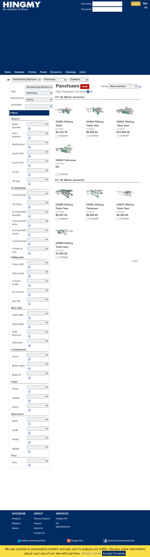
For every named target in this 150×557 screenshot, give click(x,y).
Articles (32, 72)
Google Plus (77, 540)
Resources (56, 72)
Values (15, 528)
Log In (136, 3)
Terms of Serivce (42, 518)
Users (83, 72)
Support (38, 523)
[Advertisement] (75, 40)
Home (8, 72)
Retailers (16, 523)
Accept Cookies (114, 553)
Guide (85, 86)
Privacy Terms (91, 553)
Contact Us (39, 533)
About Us (38, 528)
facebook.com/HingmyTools (121, 540)
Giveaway (71, 72)
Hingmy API (61, 518)
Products (16, 518)
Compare (63, 135)
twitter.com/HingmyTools (33, 540)
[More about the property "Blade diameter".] (139, 86)
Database (19, 72)
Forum (43, 72)
